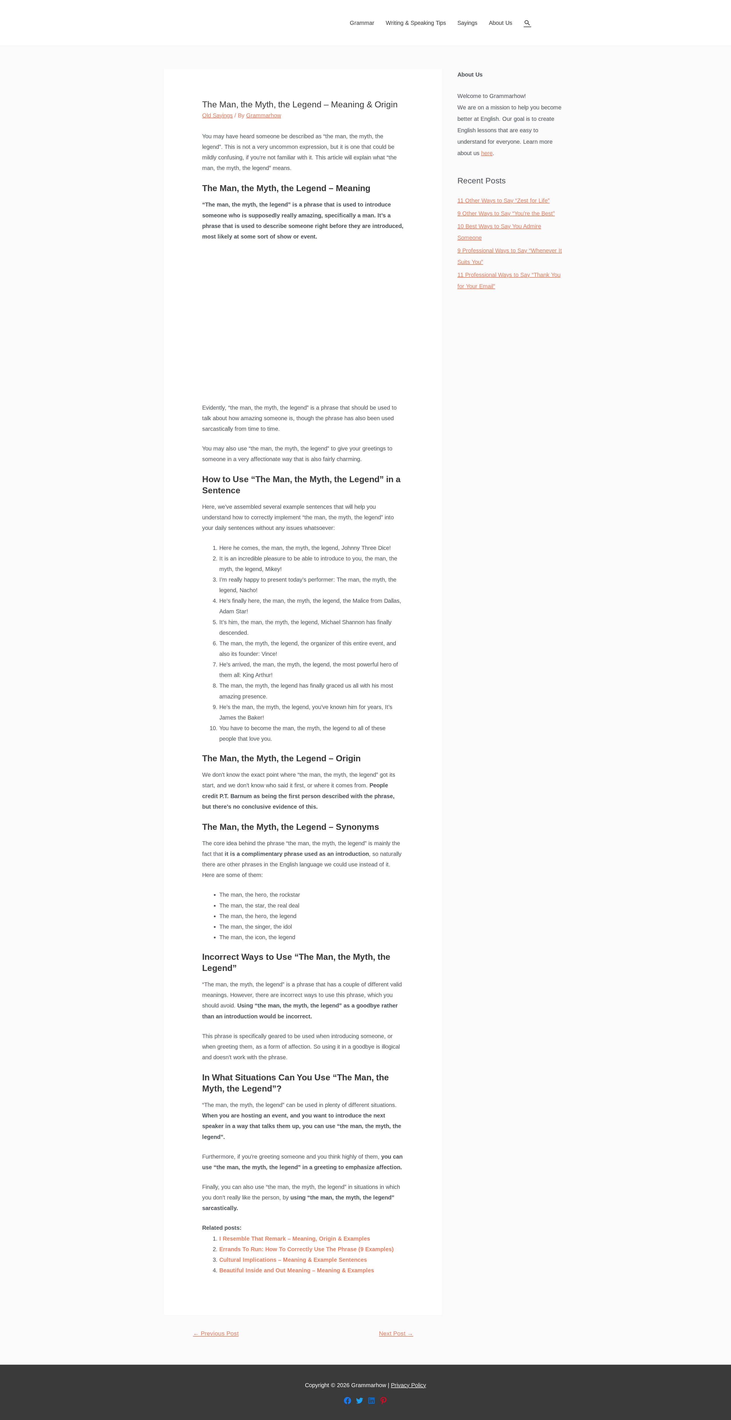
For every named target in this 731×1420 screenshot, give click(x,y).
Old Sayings (217, 115)
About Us (500, 23)
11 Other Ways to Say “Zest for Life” (503, 200)
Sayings (467, 23)
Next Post (396, 1333)
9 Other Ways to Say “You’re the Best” (506, 213)
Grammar (362, 23)
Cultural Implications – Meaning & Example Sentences (293, 1260)
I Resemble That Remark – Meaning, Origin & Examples (294, 1238)
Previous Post (216, 1333)
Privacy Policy (408, 1385)
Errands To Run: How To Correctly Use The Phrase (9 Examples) (306, 1249)
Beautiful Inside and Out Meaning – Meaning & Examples (296, 1270)
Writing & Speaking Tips (416, 23)
